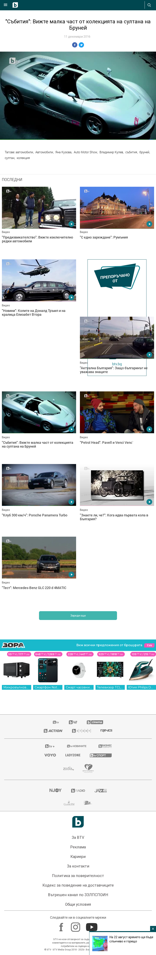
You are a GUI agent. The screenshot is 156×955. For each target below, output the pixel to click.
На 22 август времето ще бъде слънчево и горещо (131, 939)
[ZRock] (88, 803)
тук (149, 645)
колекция (23, 158)
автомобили (24, 152)
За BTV (78, 837)
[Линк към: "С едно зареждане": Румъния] (117, 221)
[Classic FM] (69, 802)
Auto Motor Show (85, 152)
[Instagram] (76, 925)
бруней (144, 152)
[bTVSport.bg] (100, 755)
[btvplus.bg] (50, 746)
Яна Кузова (63, 152)
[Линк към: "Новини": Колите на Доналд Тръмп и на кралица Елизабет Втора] (39, 293)
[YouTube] (92, 925)
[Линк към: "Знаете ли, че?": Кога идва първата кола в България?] (117, 498)
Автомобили (44, 152)
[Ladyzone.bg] (73, 755)
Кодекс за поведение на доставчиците (78, 885)
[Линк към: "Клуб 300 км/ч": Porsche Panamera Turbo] (39, 498)
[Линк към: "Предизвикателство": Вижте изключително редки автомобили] (39, 221)
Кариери (78, 856)
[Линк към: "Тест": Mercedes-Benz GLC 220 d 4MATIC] (39, 571)
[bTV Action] (53, 731)
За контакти (78, 866)
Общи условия (78, 904)
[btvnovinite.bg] (77, 746)
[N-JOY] (55, 791)
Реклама (78, 847)
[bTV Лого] (78, 822)
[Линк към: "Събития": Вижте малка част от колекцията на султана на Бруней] (39, 425)
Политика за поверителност (78, 875)
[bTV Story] (81, 731)
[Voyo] (50, 755)
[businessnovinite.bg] (105, 746)
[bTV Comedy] (73, 722)
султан (9, 158)
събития (131, 152)
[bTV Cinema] (95, 722)
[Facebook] (62, 925)
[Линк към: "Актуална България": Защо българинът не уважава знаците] (117, 351)
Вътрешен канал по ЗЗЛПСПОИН (78, 895)
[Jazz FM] (100, 790)
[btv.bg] (56, 722)
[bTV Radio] (78, 791)
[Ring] (106, 730)
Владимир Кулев (111, 152)
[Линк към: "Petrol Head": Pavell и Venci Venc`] (117, 425)
